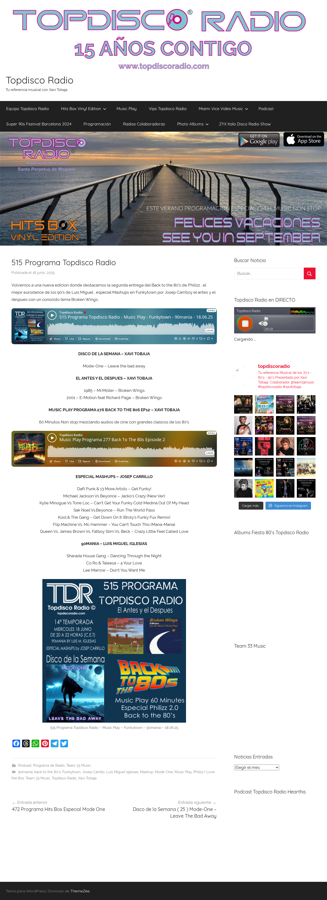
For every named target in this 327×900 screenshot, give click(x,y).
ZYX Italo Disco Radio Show (245, 123)
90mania (25, 772)
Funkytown (71, 772)
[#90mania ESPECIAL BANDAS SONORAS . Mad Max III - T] (306, 404)
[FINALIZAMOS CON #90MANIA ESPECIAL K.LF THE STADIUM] (264, 446)
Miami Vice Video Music (221, 108)
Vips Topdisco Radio (167, 108)
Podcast (266, 108)
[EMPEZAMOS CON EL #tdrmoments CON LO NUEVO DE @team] (243, 467)
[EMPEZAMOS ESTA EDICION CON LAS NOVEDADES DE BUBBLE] (285, 488)
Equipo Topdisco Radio (27, 108)
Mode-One (164, 772)
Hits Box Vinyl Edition (81, 108)
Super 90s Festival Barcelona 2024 (38, 123)
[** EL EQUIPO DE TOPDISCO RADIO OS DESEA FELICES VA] (264, 404)
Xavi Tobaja (87, 778)
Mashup (146, 772)
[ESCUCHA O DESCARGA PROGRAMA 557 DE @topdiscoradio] (285, 467)
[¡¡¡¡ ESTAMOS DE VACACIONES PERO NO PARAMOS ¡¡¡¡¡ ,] (243, 404)
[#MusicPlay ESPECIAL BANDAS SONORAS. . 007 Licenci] (264, 425)
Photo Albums (190, 123)
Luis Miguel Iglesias (122, 772)
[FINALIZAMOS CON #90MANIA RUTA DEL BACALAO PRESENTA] (306, 467)
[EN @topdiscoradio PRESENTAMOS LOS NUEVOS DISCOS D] (264, 467)
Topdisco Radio (39, 80)
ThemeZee (80, 891)
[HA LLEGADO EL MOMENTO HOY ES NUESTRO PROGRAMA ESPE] (306, 425)
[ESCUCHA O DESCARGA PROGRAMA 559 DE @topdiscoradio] (285, 404)
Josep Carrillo (93, 772)
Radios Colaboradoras (144, 123)
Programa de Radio (49, 765)
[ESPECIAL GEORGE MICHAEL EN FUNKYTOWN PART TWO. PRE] (285, 446)
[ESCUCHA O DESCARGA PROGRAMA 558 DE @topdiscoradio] (243, 446)
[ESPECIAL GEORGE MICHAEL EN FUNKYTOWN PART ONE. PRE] (243, 488)
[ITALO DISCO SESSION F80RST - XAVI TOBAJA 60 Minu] (306, 446)
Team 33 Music (78, 765)
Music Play (127, 108)
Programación (97, 123)
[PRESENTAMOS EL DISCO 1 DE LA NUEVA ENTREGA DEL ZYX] (264, 488)
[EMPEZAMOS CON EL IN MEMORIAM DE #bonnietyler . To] (285, 425)
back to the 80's (47, 772)
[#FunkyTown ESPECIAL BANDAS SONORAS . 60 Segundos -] (243, 425)
